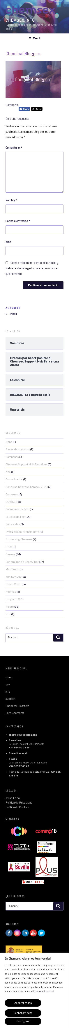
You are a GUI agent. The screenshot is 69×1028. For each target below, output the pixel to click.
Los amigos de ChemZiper (22, 562)
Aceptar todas (23, 1002)
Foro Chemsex (15, 713)
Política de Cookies (17, 807)
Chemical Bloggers (17, 706)
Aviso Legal (13, 798)
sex (8, 684)
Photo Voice (13, 584)
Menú (36, 38)
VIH (8, 614)
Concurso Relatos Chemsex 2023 (27, 487)
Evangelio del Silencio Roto (22, 531)
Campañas (12, 457)
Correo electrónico (18, 221)
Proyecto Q (13, 599)
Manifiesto (12, 569)
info (8, 691)
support (10, 698)
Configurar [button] (23, 1021)
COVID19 (11, 501)
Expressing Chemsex (19, 539)
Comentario (14, 147)
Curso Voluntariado (17, 509)
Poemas (11, 591)
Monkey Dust (14, 576)
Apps (9, 442)
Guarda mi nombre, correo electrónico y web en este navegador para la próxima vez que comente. (32, 268)
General (10, 554)
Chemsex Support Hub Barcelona (26, 464)
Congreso (12, 494)
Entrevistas (13, 524)
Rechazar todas (23, 1012)
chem (9, 677)
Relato (10, 606)
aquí (24, 753)
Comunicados (14, 479)
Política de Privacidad (43, 991)
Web (8, 242)
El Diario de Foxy (16, 516)
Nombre (11, 200)
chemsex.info (20, 20)
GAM (9, 547)
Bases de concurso (18, 449)
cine (8, 472)
